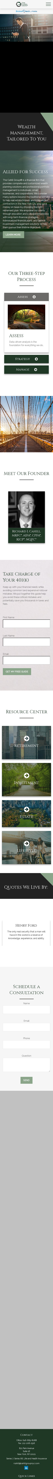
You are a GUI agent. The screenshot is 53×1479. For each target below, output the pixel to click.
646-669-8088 (30, 1440)
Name (26, 1003)
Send (26, 1080)
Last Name (8, 635)
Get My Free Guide (17, 671)
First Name (8, 617)
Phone (26, 1038)
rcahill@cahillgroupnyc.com (26, 1463)
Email (6, 654)
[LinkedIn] (26, 1468)
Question (26, 1055)
